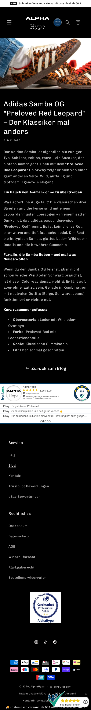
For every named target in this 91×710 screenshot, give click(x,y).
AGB (11, 546)
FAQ (11, 455)
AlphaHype (37, 686)
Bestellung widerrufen (27, 578)
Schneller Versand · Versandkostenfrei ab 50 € (46, 3)
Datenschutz (18, 536)
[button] (9, 22)
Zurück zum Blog (48, 368)
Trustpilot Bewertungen (28, 486)
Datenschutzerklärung (34, 693)
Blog (12, 465)
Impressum (18, 526)
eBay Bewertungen (24, 497)
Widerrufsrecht (21, 557)
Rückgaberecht (21, 567)
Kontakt (15, 476)
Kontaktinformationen (37, 700)
